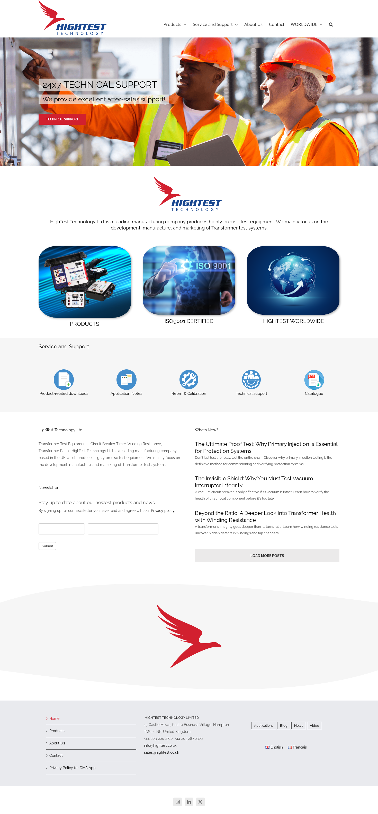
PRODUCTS (84, 324)
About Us (57, 743)
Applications (263, 725)
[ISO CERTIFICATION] (189, 248)
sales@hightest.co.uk (161, 752)
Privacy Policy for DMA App (72, 768)
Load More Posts (267, 556)
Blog (283, 725)
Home (54, 718)
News (298, 725)
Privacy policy (162, 511)
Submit (47, 546)
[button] (331, 24)
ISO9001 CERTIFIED (189, 321)
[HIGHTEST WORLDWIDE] (293, 248)
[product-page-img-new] (85, 248)
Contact (56, 755)
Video (314, 725)
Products (57, 731)
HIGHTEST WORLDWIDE (293, 321)
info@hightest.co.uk (160, 745)
